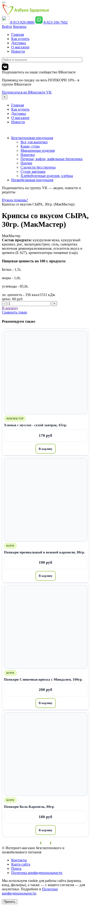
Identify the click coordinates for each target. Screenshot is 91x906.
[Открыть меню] (4, 2)
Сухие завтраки (33, 171)
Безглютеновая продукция (32, 138)
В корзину (45, 449)
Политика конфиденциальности (36, 873)
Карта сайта (20, 864)
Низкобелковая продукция (32, 180)
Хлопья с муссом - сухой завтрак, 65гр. (35, 425)
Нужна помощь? (15, 200)
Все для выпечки (34, 142)
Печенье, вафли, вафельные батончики (52, 159)
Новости (18, 51)
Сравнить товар (14, 312)
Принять (9, 901)
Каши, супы (30, 146)
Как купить (20, 39)
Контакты (19, 860)
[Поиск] (4, 63)
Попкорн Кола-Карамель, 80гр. (29, 807)
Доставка (18, 43)
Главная (17, 34)
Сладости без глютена (38, 167)
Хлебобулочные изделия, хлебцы (47, 176)
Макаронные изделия (38, 150)
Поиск (16, 868)
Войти (7, 27)
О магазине (20, 47)
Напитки (28, 155)
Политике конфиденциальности (30, 891)
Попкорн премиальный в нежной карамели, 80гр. (44, 552)
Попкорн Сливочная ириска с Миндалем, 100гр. (43, 679)
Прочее (26, 163)
